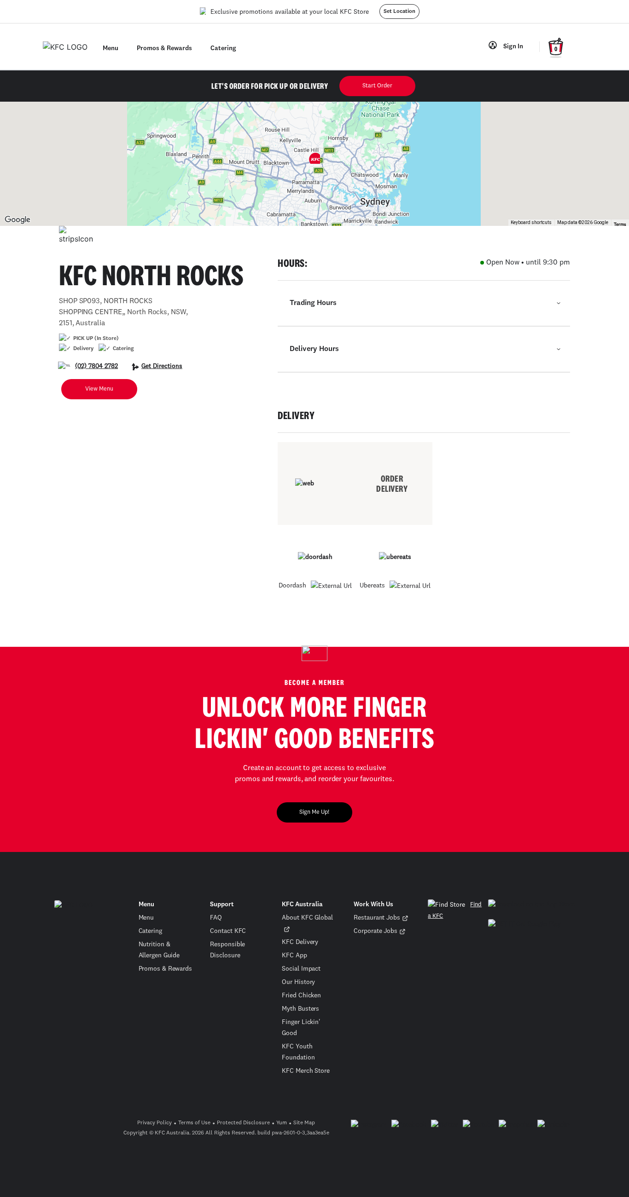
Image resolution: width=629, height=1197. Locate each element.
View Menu (99, 389)
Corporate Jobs (375, 931)
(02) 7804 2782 (96, 366)
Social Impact (301, 969)
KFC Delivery (300, 942)
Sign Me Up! (314, 812)
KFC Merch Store (306, 1071)
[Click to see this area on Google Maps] (17, 220)
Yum (281, 1123)
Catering (150, 931)
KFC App (294, 955)
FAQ (216, 918)
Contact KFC (228, 931)
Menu (146, 918)
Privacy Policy (154, 1123)
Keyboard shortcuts (531, 222)
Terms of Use (194, 1123)
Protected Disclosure (243, 1123)
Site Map (304, 1123)
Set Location (399, 11)
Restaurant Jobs (377, 918)
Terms (620, 224)
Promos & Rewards (165, 969)
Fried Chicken (301, 995)
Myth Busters (300, 1009)
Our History (298, 982)
